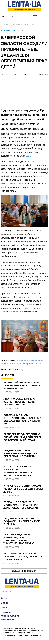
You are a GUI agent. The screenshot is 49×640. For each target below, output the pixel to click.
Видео (4, 603)
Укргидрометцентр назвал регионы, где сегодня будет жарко (23, 488)
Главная (5, 24)
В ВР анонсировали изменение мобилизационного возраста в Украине (17, 471)
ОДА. (28, 156)
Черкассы (29, 24)
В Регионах (16, 24)
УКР (41, 75)
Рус (12, 16)
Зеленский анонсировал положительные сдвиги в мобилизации (22, 385)
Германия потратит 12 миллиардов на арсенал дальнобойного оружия (20, 505)
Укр (2, 16)
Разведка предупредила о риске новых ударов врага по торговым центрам (22, 437)
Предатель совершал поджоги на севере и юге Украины (21, 521)
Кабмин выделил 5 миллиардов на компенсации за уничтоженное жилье (18, 539)
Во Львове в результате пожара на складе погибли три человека (22, 556)
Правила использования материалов (10, 615)
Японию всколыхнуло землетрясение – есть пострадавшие (19, 401)
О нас (4, 607)
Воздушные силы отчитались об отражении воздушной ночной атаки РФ (22, 419)
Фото (4, 598)
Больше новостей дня (23, 571)
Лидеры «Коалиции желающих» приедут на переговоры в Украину (20, 453)
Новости (6, 591)
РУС (46, 75)
